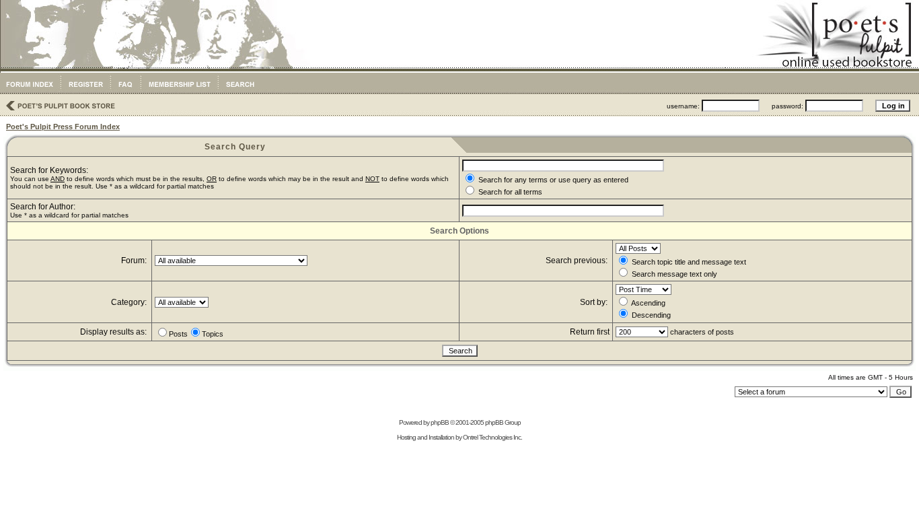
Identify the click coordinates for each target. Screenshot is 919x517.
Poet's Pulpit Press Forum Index (63, 127)
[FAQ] (125, 91)
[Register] (85, 91)
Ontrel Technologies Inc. (492, 437)
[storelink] (59, 111)
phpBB (440, 422)
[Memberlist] (179, 91)
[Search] (240, 91)
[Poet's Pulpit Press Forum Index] (29, 91)
